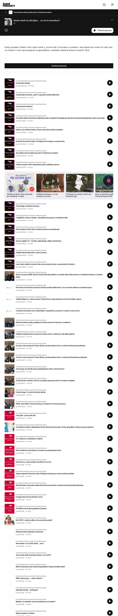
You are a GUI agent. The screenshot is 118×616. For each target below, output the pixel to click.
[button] (104, 4)
